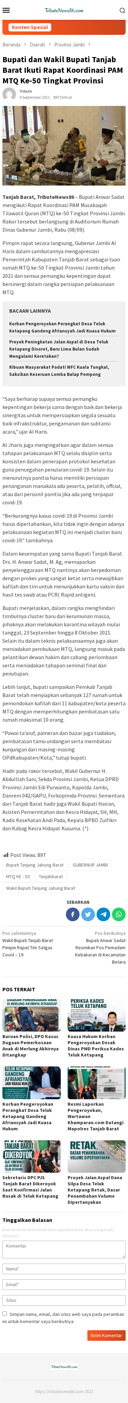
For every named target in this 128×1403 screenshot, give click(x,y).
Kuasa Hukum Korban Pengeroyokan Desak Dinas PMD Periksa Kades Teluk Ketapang (96, 1045)
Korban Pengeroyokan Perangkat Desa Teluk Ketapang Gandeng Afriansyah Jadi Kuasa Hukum (27, 1116)
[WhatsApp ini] (119, 914)
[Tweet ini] (88, 914)
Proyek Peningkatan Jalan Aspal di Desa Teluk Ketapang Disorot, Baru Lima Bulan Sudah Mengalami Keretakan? (58, 349)
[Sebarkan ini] (73, 914)
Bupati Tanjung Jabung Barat (34, 865)
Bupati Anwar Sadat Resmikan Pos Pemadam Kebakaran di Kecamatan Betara (100, 947)
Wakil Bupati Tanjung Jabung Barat (40, 888)
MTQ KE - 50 (18, 876)
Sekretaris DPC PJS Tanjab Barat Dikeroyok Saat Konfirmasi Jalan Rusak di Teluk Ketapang (30, 1186)
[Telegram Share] (103, 914)
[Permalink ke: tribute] (9, 94)
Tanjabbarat (51, 876)
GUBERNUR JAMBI (90, 865)
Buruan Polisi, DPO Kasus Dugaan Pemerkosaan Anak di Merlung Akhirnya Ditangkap (30, 1045)
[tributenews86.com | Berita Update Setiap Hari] (64, 9)
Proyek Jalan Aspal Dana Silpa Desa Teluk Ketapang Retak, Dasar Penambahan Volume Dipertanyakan (95, 1189)
